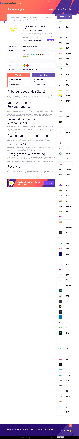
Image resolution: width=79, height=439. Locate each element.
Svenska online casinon (65, 2)
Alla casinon (19, 3)
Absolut (58, 437)
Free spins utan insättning (44, 2)
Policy (63, 437)
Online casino (30, 40)
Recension (40, 30)
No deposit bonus (33, 2)
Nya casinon (26, 2)
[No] (77, 437)
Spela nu (51, 40)
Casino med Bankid (55, 2)
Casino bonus (19, 2)
